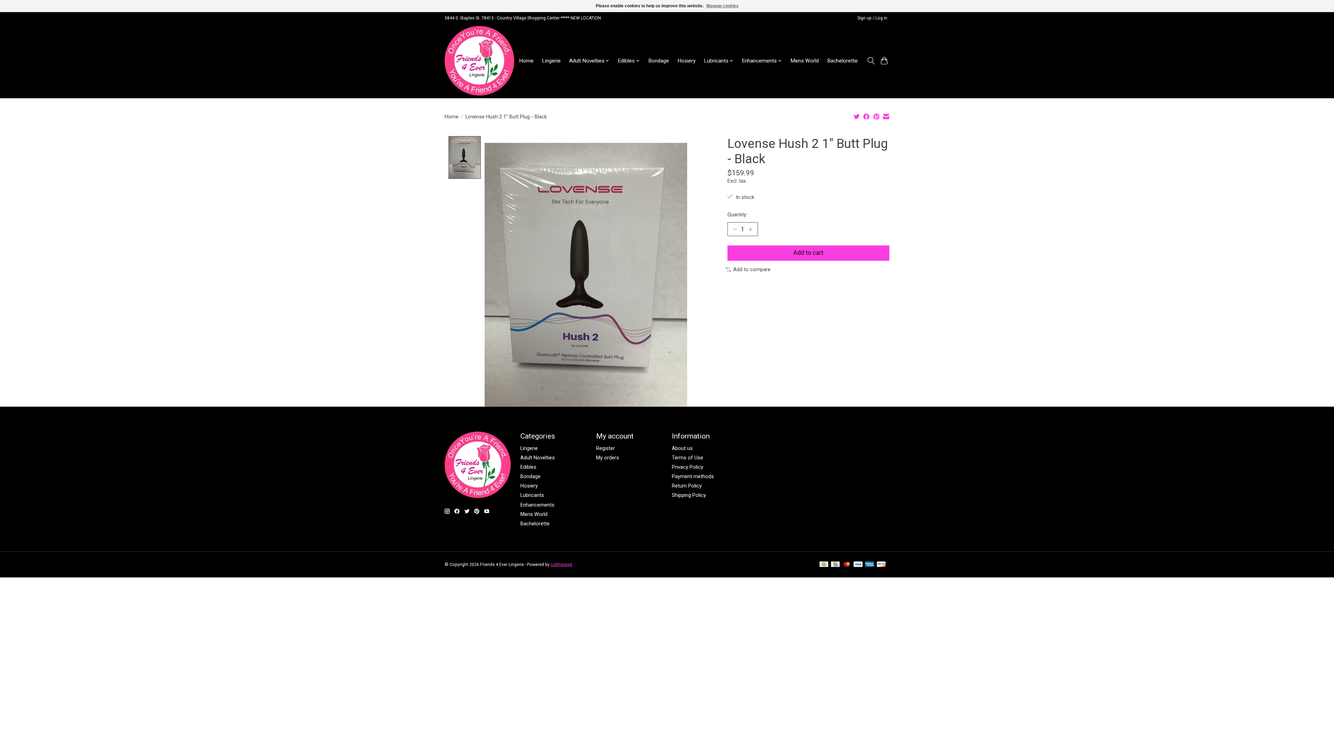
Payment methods (693, 476)
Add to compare (752, 269)
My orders (607, 458)
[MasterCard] (846, 564)
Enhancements (537, 505)
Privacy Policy (687, 467)
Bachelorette (842, 61)
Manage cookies (722, 5)
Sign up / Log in (872, 18)
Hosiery (686, 61)
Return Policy (687, 486)
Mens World (804, 61)
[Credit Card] (835, 564)
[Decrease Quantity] (735, 229)
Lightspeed (561, 564)
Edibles (528, 467)
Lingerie (551, 61)
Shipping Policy (689, 495)
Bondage (658, 61)
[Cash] (824, 564)
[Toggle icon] (871, 61)
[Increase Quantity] (750, 229)
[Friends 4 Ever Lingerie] (479, 60)
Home (526, 61)
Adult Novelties (537, 458)
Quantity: (737, 214)
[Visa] (858, 564)
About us (682, 448)
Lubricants (532, 495)
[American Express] (869, 564)
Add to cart (808, 252)
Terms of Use (687, 458)
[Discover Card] (881, 564)
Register (605, 448)
